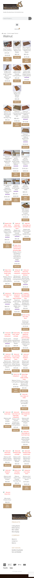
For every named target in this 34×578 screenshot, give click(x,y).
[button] (17, 24)
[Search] (30, 18)
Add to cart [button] (17, 57)
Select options (7, 59)
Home (4, 33)
